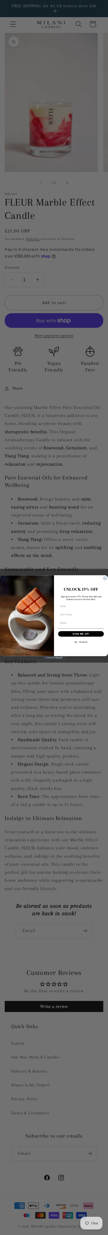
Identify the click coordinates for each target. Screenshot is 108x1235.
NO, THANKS (81, 642)
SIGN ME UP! (81, 634)
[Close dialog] (105, 578)
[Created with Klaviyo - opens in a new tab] (54, 658)
